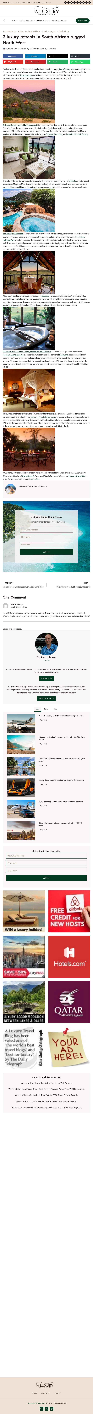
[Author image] (4, 49)
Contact (45, 1393)
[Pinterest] (77, 2)
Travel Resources (59, 20)
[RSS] (89, 2)
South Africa (63, 31)
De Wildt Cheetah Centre (77, 134)
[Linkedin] (74, 2)
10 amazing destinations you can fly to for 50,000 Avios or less (62, 738)
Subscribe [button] (82, 20)
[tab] (37, 709)
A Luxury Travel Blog (76, 476)
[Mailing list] (65, 2)
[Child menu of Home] (15, 21)
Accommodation (9, 31)
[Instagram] (83, 2)
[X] (46, 1409)
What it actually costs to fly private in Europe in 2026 (61, 716)
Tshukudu (45, 296)
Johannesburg (26, 75)
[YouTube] (86, 2)
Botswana (63, 355)
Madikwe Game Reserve (13, 355)
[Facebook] (68, 2)
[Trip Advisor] (80, 2)
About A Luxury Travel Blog (14, 2)
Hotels (45, 31)
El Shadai (72, 181)
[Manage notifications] (87, 1408)
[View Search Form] (4, 20)
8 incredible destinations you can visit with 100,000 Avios (60, 824)
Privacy (57, 1393)
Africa (20, 31)
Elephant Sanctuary (54, 134)
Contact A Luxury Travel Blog (39, 2)
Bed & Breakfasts (32, 31)
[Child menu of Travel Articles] (27, 21)
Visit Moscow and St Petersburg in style (73, 585)
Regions (53, 31)
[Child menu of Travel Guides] (43, 21)
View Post (44, 720)
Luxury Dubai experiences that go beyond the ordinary (61, 780)
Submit (46, 551)
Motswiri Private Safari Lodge (43, 417)
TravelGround (28, 476)
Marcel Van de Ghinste (17, 48)
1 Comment (52, 48)
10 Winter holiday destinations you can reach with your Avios (62, 760)
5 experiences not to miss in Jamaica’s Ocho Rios (23, 585)
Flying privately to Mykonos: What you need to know (61, 801)
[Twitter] (71, 2)
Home (34, 1393)
